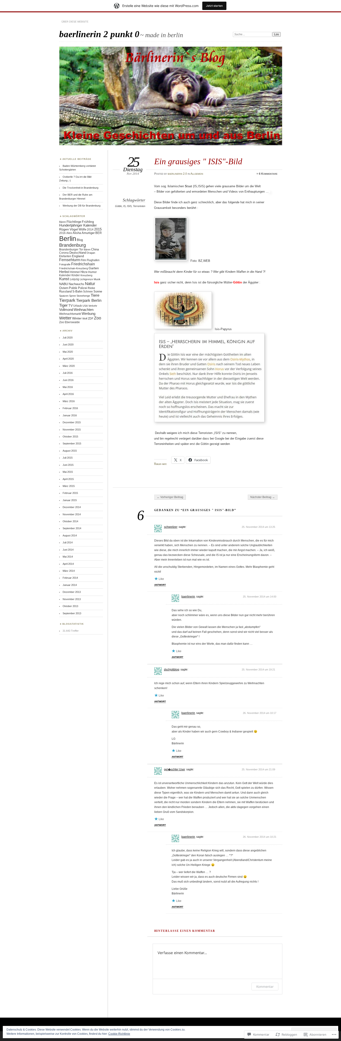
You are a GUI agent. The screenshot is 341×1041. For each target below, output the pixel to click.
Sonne (97, 291)
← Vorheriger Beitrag (170, 497)
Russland (65, 291)
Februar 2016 (70, 408)
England (78, 256)
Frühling (88, 221)
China (95, 249)
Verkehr (92, 305)
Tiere (95, 295)
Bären (62, 221)
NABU (63, 284)
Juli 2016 (68, 372)
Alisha (77, 233)
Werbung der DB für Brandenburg (81, 205)
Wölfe (82, 229)
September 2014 (72, 528)
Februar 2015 (70, 493)
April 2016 (68, 394)
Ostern (63, 288)
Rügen (64, 229)
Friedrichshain (83, 264)
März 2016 (69, 401)
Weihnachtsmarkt (70, 313)
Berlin (67, 238)
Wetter (65, 318)
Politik (73, 288)
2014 (90, 229)
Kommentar (264, 986)
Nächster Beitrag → (262, 497)
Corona (64, 252)
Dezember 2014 (72, 507)
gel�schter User (174, 769)
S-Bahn (77, 291)
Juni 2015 (68, 464)
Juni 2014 (68, 549)
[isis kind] (172, 261)
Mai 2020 (68, 351)
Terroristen (139, 206)
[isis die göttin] (210, 422)
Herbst (64, 272)
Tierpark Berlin (88, 300)
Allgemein (196, 173)
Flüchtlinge (74, 221)
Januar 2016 (70, 415)
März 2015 (69, 486)
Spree (72, 295)
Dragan (91, 252)
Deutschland (77, 252)
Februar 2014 (70, 577)
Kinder (75, 275)
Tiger (63, 305)
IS (124, 206)
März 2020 (69, 366)
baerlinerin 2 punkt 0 (99, 34)
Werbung (88, 313)
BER (98, 233)
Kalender (65, 275)
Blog (80, 240)
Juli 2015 (68, 457)
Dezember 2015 (72, 422)
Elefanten (65, 256)
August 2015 (70, 450)
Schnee (88, 291)
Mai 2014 (68, 556)
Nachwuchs (76, 284)
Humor (92, 271)
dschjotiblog (171, 669)
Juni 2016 (68, 380)
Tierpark (67, 300)
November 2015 (72, 429)
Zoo (97, 317)
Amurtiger (88, 233)
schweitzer (170, 527)
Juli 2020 (68, 337)
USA (85, 305)
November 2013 (72, 599)
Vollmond (66, 310)
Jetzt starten (214, 5)
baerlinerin (188, 596)
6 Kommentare (268, 173)
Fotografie (65, 264)
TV (70, 305)
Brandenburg (72, 245)
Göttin (118, 206)
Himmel (75, 272)
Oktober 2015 (70, 436)
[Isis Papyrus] (184, 329)
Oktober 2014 (70, 521)
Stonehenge (83, 295)
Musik (97, 279)
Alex (69, 232)
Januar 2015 (70, 500)
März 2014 (69, 570)
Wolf (84, 318)
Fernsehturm (69, 260)
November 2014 (72, 514)
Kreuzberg (86, 275)
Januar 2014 (70, 585)
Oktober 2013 (70, 606)
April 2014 (68, 563)
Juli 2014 (68, 542)
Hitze (83, 272)
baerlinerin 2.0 (177, 173)
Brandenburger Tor (71, 249)
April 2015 (68, 479)
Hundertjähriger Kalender (78, 225)
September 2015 (72, 443)
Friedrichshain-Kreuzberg (73, 268)
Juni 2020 (68, 344)
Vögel (74, 229)
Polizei (82, 288)
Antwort (160, 585)
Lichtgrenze (86, 279)
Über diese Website (74, 21)
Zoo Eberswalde (69, 322)
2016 (62, 232)
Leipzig (74, 279)
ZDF (90, 318)
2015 (98, 229)
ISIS (129, 206)
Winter (77, 318)
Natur (90, 283)
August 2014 (70, 535)
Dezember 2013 (72, 592)
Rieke (91, 288)
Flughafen (93, 260)
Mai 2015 (68, 471)
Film (83, 260)
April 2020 (68, 358)
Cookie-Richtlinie (119, 1033)
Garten (94, 268)
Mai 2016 (68, 387)
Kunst (64, 279)
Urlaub (77, 305)
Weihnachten (83, 310)
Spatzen (63, 295)
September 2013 (72, 613)
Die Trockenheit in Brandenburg (80, 187)
